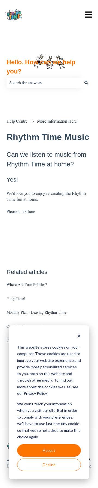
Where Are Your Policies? (27, 284)
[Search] (86, 83)
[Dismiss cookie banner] (79, 336)
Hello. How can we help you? (41, 67)
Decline (49, 464)
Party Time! (16, 298)
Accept (49, 450)
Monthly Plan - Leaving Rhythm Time (36, 312)
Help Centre (17, 121)
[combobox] (44, 83)
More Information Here (57, 121)
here (31, 211)
